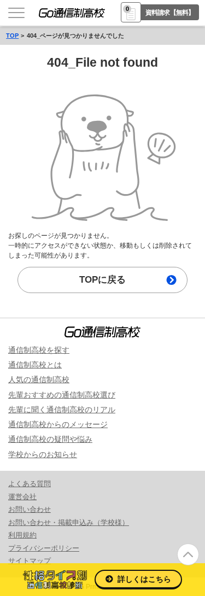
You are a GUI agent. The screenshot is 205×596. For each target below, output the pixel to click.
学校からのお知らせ (42, 454)
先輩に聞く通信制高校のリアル (61, 409)
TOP (12, 35)
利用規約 (22, 535)
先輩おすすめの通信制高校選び (61, 394)
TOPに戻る (102, 279)
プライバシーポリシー (43, 548)
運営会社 (22, 497)
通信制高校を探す (38, 350)
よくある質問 (29, 484)
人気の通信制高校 (38, 379)
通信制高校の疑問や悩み (50, 439)
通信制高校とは (35, 364)
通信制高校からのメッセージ (58, 424)
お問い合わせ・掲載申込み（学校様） (68, 522)
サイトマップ (29, 561)
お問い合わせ (29, 509)
